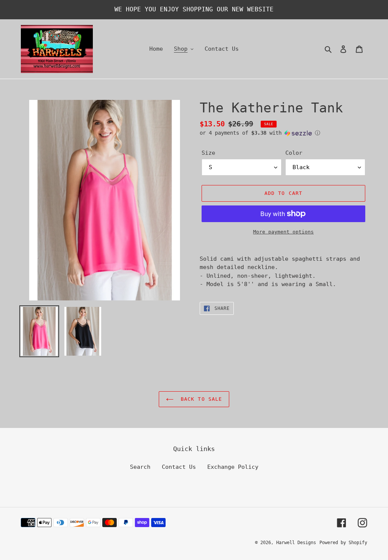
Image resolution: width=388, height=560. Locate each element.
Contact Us (179, 467)
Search (140, 467)
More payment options (283, 232)
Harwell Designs (296, 542)
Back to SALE (199, 399)
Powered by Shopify (343, 542)
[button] (260, 133)
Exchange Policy (232, 467)
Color (293, 152)
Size (208, 152)
